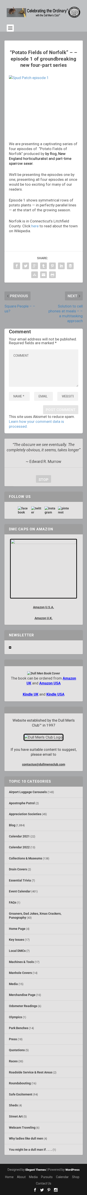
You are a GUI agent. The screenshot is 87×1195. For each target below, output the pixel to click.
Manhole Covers (20, 973)
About (21, 1177)
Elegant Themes (35, 1169)
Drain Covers (18, 869)
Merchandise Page (22, 995)
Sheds (13, 1105)
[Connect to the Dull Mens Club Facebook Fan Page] (23, 510)
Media (13, 984)
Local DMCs (17, 951)
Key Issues (16, 939)
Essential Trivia (20, 880)
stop (42, 479)
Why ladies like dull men (26, 1138)
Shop (75, 1177)
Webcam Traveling (22, 1127)
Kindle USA (55, 694)
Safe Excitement (20, 1094)
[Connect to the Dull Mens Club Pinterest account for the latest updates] (63, 510)
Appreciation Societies (25, 814)
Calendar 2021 (19, 836)
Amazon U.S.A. (43, 607)
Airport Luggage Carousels (28, 792)
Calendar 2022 (19, 847)
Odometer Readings (23, 1006)
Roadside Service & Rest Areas (30, 1072)
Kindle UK (30, 694)
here (35, 226)
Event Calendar (20, 891)
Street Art (16, 1116)
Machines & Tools (21, 962)
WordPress (72, 1169)
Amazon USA (50, 683)
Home (9, 1177)
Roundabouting (20, 1083)
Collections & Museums (25, 858)
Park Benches (18, 1028)
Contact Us (43, 1183)
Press (13, 1039)
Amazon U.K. (44, 618)
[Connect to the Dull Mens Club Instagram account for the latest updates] (50, 510)
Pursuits (47, 1177)
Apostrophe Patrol (22, 803)
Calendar (62, 1177)
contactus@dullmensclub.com (43, 764)
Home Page (17, 928)
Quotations (17, 1050)
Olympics (15, 1017)
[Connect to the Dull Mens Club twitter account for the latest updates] (36, 510)
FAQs (12, 902)
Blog (12, 825)
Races (13, 1061)
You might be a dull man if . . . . (30, 1149)
